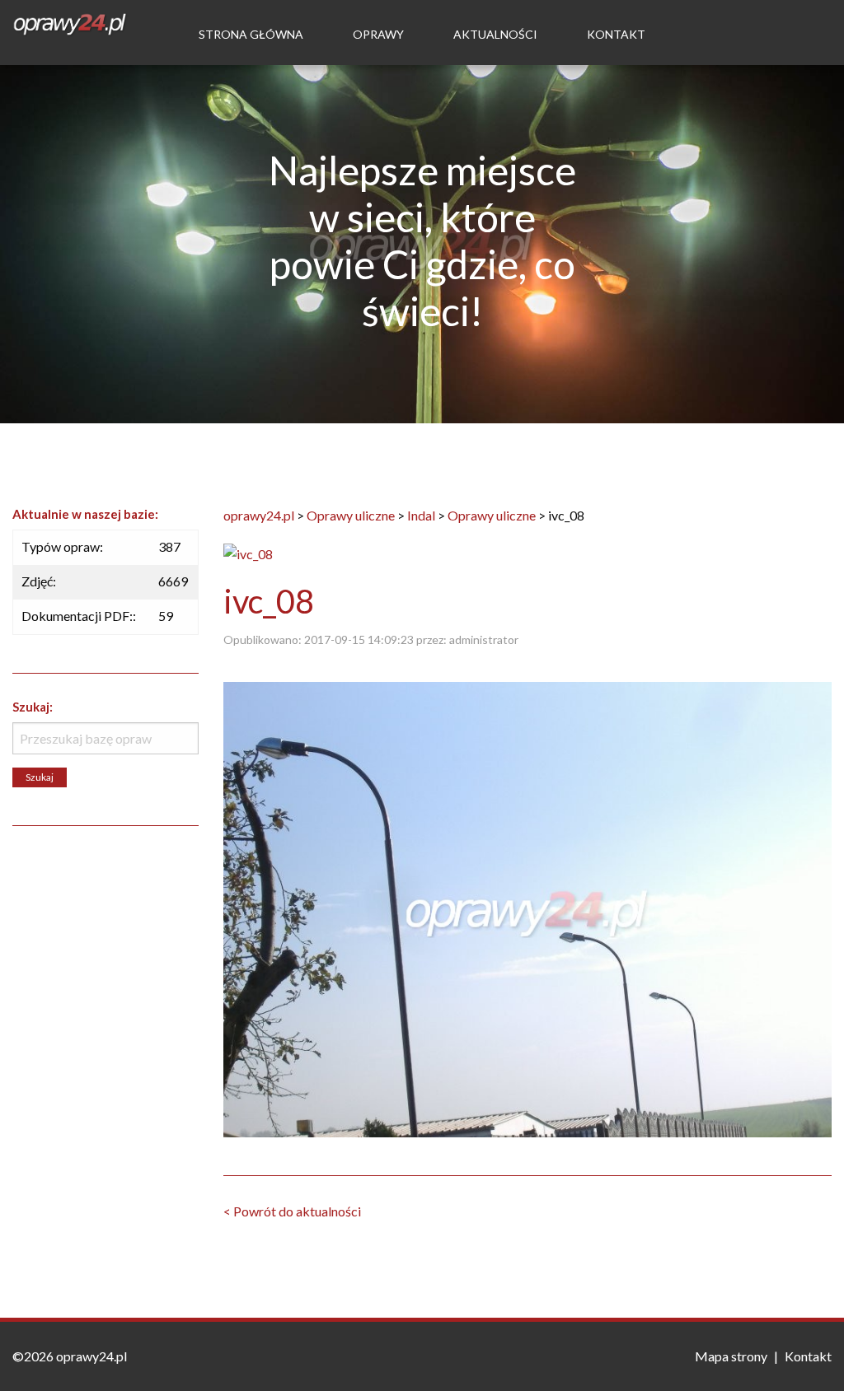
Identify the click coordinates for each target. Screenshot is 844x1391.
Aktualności (495, 34)
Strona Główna (251, 34)
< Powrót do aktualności (292, 1211)
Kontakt (616, 34)
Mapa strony (731, 1356)
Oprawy (378, 34)
